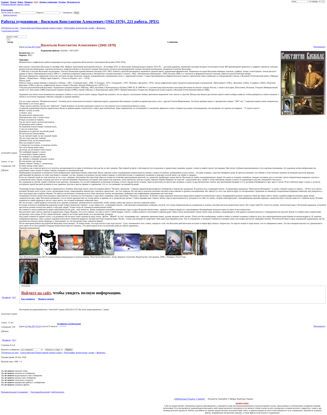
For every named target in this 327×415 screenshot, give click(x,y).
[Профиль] (6, 297)
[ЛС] (14, 297)
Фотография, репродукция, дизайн (79, 28)
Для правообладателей (40, 392)
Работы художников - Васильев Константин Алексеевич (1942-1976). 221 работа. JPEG (80, 21)
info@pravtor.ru (57, 392)
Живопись (101, 28)
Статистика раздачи (10, 31)
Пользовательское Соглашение (14, 392)
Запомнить (67, 13)
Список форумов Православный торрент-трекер (41, 28)
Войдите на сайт (36, 292)
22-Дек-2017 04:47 (33, 47)
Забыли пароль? (10, 15)
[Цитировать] (319, 47)
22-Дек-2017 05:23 (33, 326)
